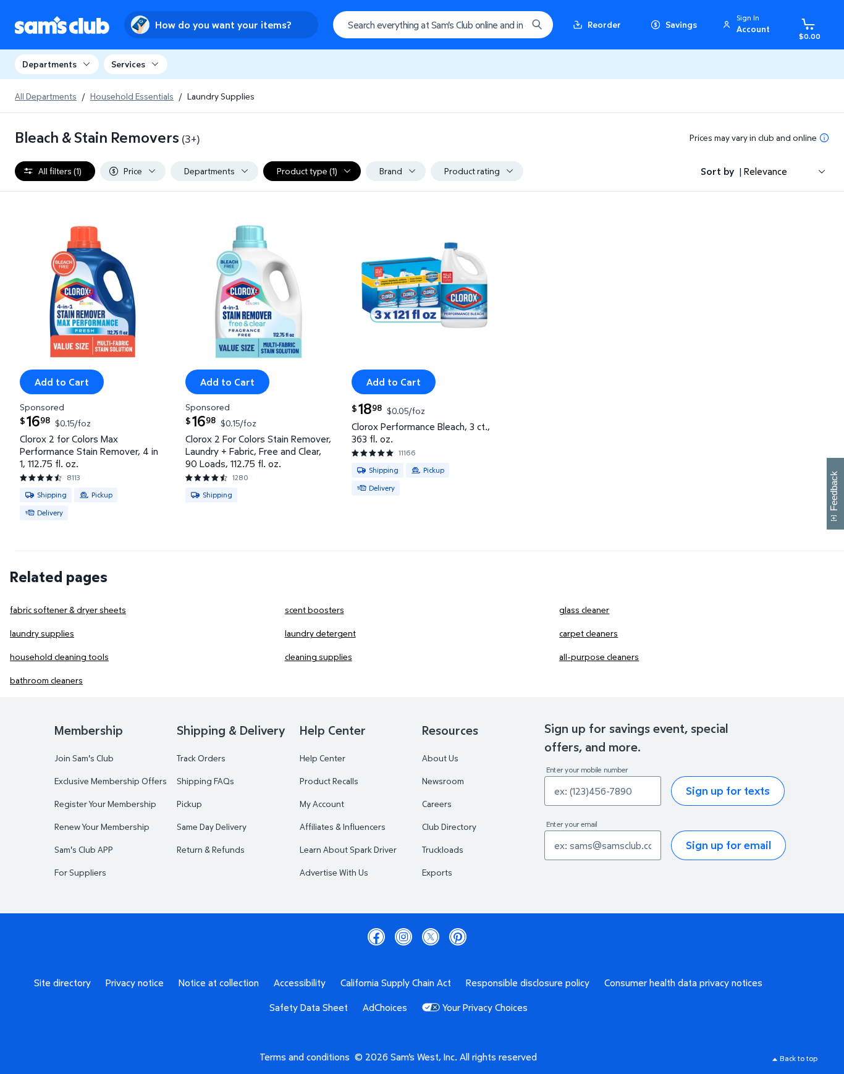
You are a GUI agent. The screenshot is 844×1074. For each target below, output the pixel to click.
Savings (681, 24)
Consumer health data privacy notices (683, 982)
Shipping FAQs (205, 781)
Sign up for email (728, 845)
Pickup (189, 804)
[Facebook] (376, 937)
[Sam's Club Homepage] (62, 25)
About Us (440, 758)
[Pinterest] (457, 937)
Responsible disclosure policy (527, 982)
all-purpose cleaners (599, 656)
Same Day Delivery (212, 826)
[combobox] (443, 24)
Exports (437, 872)
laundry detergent (320, 633)
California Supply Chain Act (395, 982)
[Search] (537, 25)
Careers (437, 804)
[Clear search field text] (508, 24)
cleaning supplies (318, 656)
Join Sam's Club (84, 758)
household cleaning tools (59, 656)
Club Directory (449, 826)
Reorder (604, 24)
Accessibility (300, 982)
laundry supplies (42, 633)
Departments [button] (49, 64)
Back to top (798, 1058)
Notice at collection (219, 982)
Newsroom (443, 781)
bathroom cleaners (46, 680)
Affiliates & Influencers (343, 826)
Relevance (765, 171)
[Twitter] (430, 937)
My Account (322, 804)
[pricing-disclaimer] (824, 138)
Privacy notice (135, 982)
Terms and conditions (305, 1056)
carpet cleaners (588, 633)
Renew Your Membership (102, 826)
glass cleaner (584, 609)
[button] (748, 24)
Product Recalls (329, 781)
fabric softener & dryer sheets (68, 609)
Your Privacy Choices (485, 1007)
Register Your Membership (105, 804)
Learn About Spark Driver (348, 849)
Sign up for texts (728, 790)
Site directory (62, 982)
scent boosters (314, 609)
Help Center (322, 758)
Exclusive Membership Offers (110, 781)
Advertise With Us (334, 872)
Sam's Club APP (83, 849)
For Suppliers (80, 872)
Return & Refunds (211, 849)
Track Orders (201, 758)
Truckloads (442, 849)
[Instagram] (403, 937)
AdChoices (385, 1007)
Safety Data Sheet (308, 1007)
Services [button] (128, 64)
